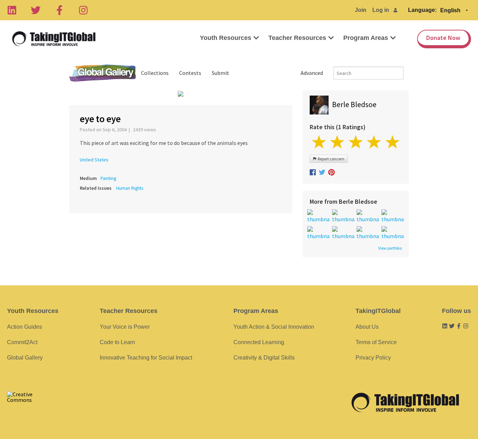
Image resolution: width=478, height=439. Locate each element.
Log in (380, 10)
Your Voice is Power (125, 327)
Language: (422, 10)
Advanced (312, 72)
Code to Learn (117, 342)
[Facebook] (59, 10)
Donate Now (443, 38)
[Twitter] (36, 10)
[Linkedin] (12, 10)
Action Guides (24, 327)
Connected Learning (258, 342)
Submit (220, 72)
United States (94, 159)
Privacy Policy (373, 358)
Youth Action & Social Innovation (273, 327)
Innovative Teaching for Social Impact (146, 358)
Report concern (330, 158)
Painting (108, 178)
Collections (155, 72)
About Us (367, 327)
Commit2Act (22, 342)
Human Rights (129, 188)
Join (360, 10)
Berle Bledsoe (354, 104)
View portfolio (390, 248)
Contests (190, 72)
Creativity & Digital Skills (264, 358)
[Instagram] (83, 10)
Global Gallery (102, 73)
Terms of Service (376, 342)
